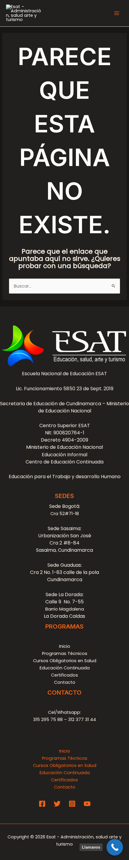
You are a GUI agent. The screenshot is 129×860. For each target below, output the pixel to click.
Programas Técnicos (64, 653)
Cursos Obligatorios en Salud (64, 661)
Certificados (64, 675)
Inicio (64, 646)
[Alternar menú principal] (116, 13)
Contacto (64, 682)
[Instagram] (72, 803)
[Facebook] (42, 803)
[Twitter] (57, 803)
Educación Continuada (65, 668)
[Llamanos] (114, 847)
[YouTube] (87, 803)
